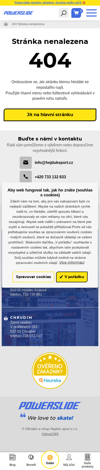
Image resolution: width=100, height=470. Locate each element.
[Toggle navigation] (63, 13)
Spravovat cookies (33, 277)
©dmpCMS (50, 434)
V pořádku (74, 277)
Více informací (71, 262)
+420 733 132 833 (50, 177)
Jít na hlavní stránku (50, 115)
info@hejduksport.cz (54, 162)
